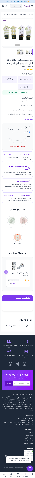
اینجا (9, 326)
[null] (17, 455)
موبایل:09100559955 (27, 420)
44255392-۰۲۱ (22, 418)
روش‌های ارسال (29, 440)
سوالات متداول (29, 435)
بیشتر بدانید (7, 154)
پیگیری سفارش (29, 438)
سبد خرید (17, 476)
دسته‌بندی (25, 476)
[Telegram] (17, 364)
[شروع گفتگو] (30, 468)
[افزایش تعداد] (10, 140)
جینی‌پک (30, 15)
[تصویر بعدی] (29, 32)
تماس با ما (4, 476)
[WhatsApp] (10, 364)
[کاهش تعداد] (25, 140)
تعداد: (28, 136)
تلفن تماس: (29, 418)
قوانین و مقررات (28, 443)
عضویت (9, 383)
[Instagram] (24, 364)
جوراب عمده (22, 15)
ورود (11, 476)
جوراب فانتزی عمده (11, 15)
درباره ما (31, 432)
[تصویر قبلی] (6, 32)
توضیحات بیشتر (8, 195)
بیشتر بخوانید (29, 119)
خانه (32, 476)
